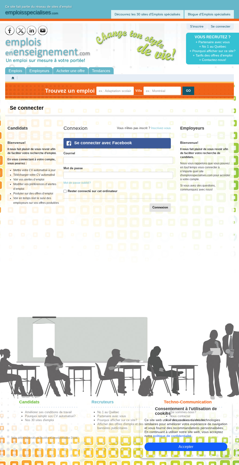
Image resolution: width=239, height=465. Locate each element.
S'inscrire (197, 26)
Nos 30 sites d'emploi (39, 420)
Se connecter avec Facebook (103, 143)
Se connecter (220, 26)
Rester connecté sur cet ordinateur (92, 191)
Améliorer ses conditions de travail (48, 412)
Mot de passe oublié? (77, 182)
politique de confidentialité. (172, 436)
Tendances (101, 71)
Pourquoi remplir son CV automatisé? (50, 416)
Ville (138, 90)
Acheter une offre (70, 71)
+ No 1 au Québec (212, 46)
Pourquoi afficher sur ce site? (117, 420)
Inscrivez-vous (161, 128)
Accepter (186, 447)
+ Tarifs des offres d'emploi (212, 55)
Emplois (15, 71)
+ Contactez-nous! (212, 60)
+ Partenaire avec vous (213, 42)
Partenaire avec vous (111, 416)
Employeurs (39, 71)
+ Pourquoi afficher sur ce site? (212, 51)
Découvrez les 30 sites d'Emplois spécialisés (147, 14)
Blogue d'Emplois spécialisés (209, 14)
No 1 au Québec (108, 412)
